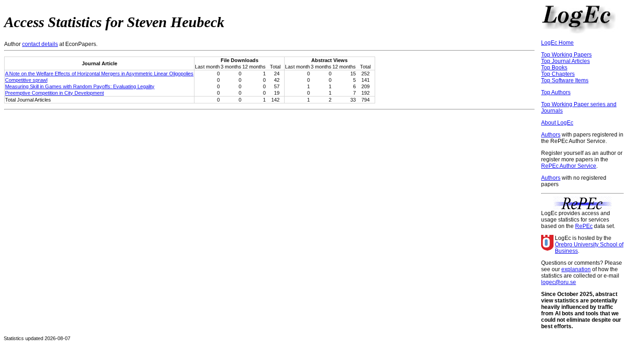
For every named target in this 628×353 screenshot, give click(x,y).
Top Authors (556, 92)
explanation (576, 269)
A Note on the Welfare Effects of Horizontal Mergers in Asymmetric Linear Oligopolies (99, 73)
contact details (40, 44)
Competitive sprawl (26, 80)
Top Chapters (558, 74)
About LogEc (557, 123)
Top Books (554, 67)
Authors (550, 134)
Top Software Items (564, 80)
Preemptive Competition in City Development (54, 93)
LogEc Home (557, 43)
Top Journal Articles (565, 61)
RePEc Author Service (568, 166)
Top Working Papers (566, 54)
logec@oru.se (558, 282)
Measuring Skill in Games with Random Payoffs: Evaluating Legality (79, 86)
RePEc (584, 226)
